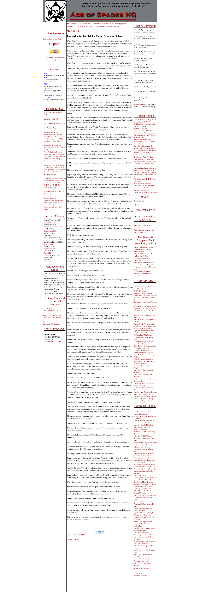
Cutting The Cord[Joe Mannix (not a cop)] (52, 309)
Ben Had (137, 30)
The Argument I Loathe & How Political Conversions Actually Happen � (98, 25)
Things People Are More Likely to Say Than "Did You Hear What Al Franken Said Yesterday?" (145, 326)
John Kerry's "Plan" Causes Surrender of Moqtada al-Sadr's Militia (144, 438)
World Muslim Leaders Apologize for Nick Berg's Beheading (145, 443)
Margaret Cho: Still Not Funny (144, 425)
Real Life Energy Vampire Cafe (54, 123)
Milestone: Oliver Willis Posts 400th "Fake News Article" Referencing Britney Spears (144, 455)
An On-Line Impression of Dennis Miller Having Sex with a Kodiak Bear (145, 523)
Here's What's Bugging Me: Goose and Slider (143, 509)
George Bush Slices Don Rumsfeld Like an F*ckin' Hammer (142, 273)
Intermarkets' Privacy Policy (52, 39)
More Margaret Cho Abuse (143, 423)
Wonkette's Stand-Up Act (142, 502)
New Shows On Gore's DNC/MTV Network (141, 290)
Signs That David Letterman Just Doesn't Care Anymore (145, 347)
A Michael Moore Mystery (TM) (145, 541)
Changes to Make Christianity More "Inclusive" (144, 384)
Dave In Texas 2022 (50, 244)
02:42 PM (82, 535)
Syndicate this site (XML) (142, 568)
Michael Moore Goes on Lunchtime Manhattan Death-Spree (144, 449)
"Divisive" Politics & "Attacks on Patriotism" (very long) (145, 560)
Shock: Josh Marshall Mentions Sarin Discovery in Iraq (145, 483)
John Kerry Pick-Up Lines (142, 394)
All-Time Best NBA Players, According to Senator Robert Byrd (143, 337)
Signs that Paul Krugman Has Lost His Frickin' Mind (144, 331)
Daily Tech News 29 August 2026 (145, 120)
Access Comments (74, 539)
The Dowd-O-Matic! (141, 543)
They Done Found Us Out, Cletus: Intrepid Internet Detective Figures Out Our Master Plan (145, 477)
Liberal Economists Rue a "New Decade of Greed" (144, 461)
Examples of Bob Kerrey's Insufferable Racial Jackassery (144, 351)
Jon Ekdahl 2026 (49, 222)
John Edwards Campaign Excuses (145, 392)
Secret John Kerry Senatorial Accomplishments (143, 388)
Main (124, 23)
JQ (135, 58)
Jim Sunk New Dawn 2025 (53, 227)
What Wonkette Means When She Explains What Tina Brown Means (145, 497)
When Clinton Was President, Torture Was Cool (143, 492)
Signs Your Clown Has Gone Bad (145, 306)
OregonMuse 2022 (50, 248)
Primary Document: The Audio (144, 247)
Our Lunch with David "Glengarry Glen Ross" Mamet (144, 533)
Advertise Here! (55, 33)
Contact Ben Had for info (52, 341)
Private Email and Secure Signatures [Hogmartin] (51, 323)
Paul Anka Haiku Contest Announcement (142, 250)
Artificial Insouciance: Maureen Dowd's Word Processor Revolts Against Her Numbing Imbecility (145, 466)
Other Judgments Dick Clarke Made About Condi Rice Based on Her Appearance (144, 361)
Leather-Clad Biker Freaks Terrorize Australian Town (143, 487)
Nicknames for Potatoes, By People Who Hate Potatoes (145, 294)
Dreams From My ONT (51, 119)
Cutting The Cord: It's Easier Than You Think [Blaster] (53, 316)
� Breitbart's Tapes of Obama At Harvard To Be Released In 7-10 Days (94, 23)
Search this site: (139, 201)
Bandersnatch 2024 (50, 231)
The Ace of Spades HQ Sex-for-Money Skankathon (144, 413)
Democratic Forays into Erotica (144, 287)
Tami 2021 (47, 253)
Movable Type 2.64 (140, 575)
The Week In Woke (50, 128)
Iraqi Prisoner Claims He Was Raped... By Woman (143, 428)
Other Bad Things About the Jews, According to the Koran (144, 342)
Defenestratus (138, 36)
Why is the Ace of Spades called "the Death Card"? (144, 231)
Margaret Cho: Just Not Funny (144, 420)
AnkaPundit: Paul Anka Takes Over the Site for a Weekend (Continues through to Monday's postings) (145, 265)
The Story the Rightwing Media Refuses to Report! (144, 529)
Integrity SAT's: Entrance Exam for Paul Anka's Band (144, 255)
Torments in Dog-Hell (141, 401)
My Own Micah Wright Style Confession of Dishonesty (143, 514)
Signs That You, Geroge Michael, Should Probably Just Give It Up (145, 309)
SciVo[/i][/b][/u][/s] (140, 104)
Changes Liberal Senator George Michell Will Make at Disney (145, 397)
